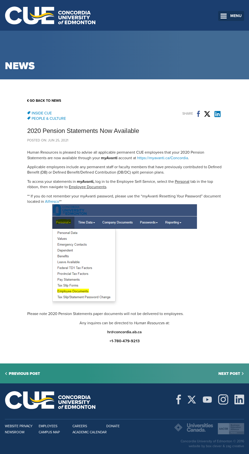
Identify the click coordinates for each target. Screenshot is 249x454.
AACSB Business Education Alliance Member (231, 428)
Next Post (229, 373)
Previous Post (24, 373)
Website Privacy (19, 426)
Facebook (198, 114)
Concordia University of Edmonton (50, 15)
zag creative (235, 446)
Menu (236, 15)
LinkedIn (217, 114)
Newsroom (14, 432)
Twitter (207, 114)
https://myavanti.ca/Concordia (162, 158)
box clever (214, 446)
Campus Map (49, 432)
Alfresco (52, 201)
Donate (113, 426)
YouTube (207, 399)
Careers (79, 426)
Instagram (223, 399)
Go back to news (45, 101)
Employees (48, 426)
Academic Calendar (89, 432)
